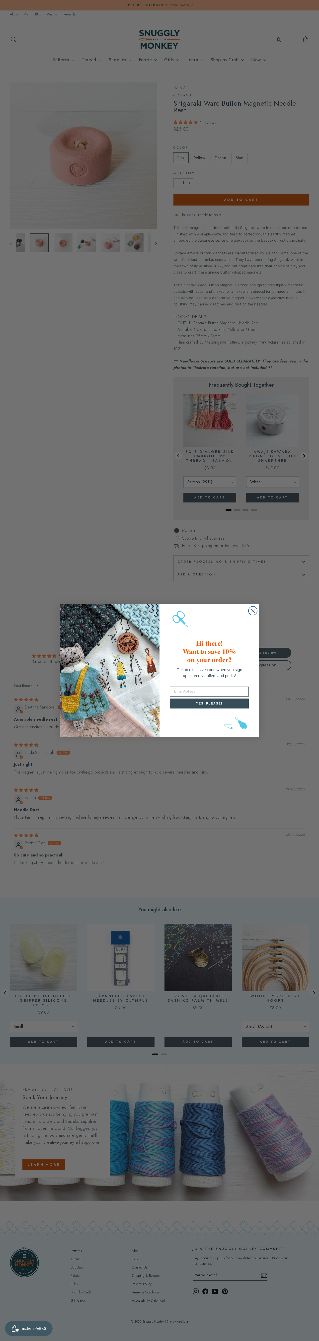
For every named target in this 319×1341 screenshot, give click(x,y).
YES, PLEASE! (209, 703)
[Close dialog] (252, 610)
